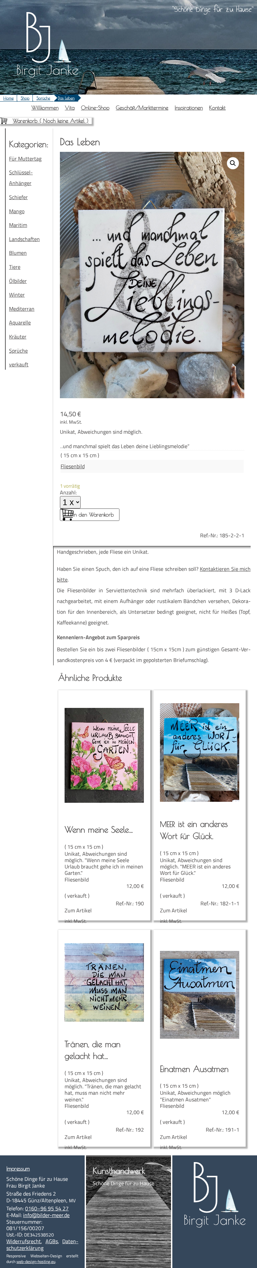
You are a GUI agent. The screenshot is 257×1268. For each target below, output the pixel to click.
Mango (16, 211)
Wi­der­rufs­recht (23, 1241)
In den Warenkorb (93, 514)
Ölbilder (18, 281)
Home (8, 98)
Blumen (18, 253)
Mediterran (21, 309)
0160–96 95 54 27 (47, 1208)
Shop (25, 98)
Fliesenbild (73, 466)
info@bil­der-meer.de (46, 1215)
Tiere (14, 267)
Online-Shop (95, 108)
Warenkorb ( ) (50, 121)
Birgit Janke (47, 69)
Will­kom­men (45, 108)
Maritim (18, 225)
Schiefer (18, 197)
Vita (70, 108)
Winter (17, 295)
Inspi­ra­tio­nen (189, 108)
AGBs (52, 1241)
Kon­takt (217, 108)
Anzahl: (68, 492)
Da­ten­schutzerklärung (42, 1244)
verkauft (18, 364)
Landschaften (24, 239)
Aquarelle (20, 322)
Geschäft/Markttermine (142, 108)
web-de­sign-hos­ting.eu (35, 1261)
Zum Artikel (104, 869)
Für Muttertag (25, 159)
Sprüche (43, 98)
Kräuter (17, 337)
